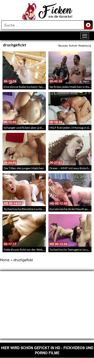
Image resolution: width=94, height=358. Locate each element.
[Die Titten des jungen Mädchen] (24, 149)
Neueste (63, 45)
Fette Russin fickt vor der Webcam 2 (27, 249)
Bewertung (84, 45)
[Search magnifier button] (88, 25)
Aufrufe (73, 45)
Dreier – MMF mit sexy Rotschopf (71, 168)
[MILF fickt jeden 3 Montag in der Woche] (70, 108)
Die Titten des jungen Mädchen (24, 168)
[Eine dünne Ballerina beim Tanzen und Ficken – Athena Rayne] (24, 67)
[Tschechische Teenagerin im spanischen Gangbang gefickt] (70, 230)
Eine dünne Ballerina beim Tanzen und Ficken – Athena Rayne (44, 87)
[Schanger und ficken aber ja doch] (24, 108)
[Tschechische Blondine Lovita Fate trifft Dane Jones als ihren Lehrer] (24, 189)
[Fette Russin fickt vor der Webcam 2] (24, 230)
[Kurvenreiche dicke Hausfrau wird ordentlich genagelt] (70, 189)
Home (5, 259)
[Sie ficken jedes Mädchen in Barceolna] (70, 67)
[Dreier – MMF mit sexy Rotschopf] (70, 149)
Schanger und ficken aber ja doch (25, 127)
